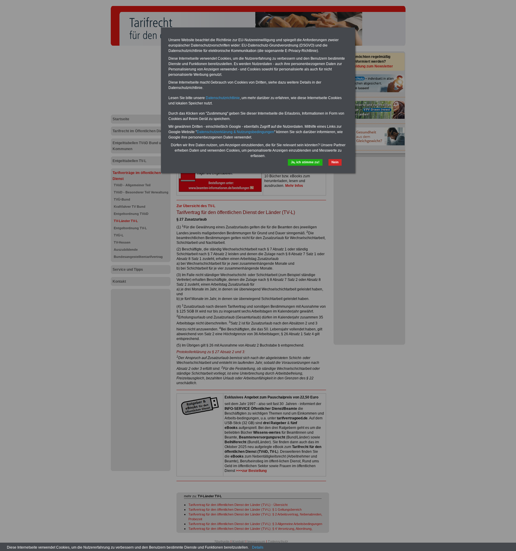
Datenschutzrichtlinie (223, 98)
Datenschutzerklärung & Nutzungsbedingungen (235, 132)
